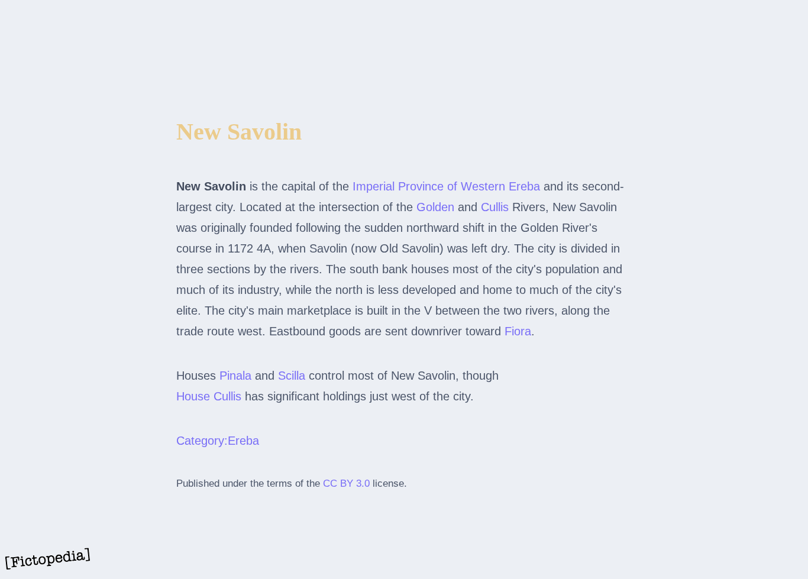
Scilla (291, 375)
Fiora (518, 331)
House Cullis (208, 396)
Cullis (495, 207)
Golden (435, 207)
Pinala (235, 375)
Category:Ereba (217, 440)
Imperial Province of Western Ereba (446, 186)
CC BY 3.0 (346, 483)
